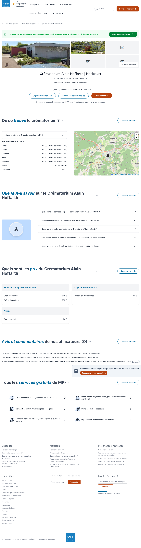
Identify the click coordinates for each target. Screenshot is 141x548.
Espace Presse (7, 523)
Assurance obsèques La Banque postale (112, 458)
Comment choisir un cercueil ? (12, 453)
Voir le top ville (7, 480)
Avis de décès (7, 466)
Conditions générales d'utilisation (13, 493)
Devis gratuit (105, 486)
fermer (136, 362)
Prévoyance (65, 4)
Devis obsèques (101, 96)
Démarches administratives (73, 96)
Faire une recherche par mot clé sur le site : (65, 477)
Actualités (57, 13)
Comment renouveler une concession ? (64, 456)
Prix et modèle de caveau (59, 453)
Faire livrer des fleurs (124, 34)
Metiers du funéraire (9, 517)
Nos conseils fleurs (8, 508)
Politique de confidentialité (11, 496)
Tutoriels (5, 511)
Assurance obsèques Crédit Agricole (111, 464)
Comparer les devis (128, 120)
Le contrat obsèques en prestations (111, 461)
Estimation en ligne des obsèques (113, 481)
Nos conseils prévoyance (107, 450)
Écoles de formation (9, 520)
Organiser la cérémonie (42, 96)
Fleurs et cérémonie (37, 13)
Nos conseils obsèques (10, 450)
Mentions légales (8, 499)
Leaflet (115, 174)
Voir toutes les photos (128, 64)
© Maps (122, 174)
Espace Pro (6, 514)
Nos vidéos (6, 505)
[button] (136, 134)
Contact (4, 489)
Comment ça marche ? (10, 486)
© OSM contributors (133, 174)
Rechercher (75, 482)
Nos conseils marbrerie (58, 450)
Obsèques (33, 4)
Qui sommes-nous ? (9, 483)
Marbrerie (49, 4)
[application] (106, 153)
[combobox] (104, 9)
